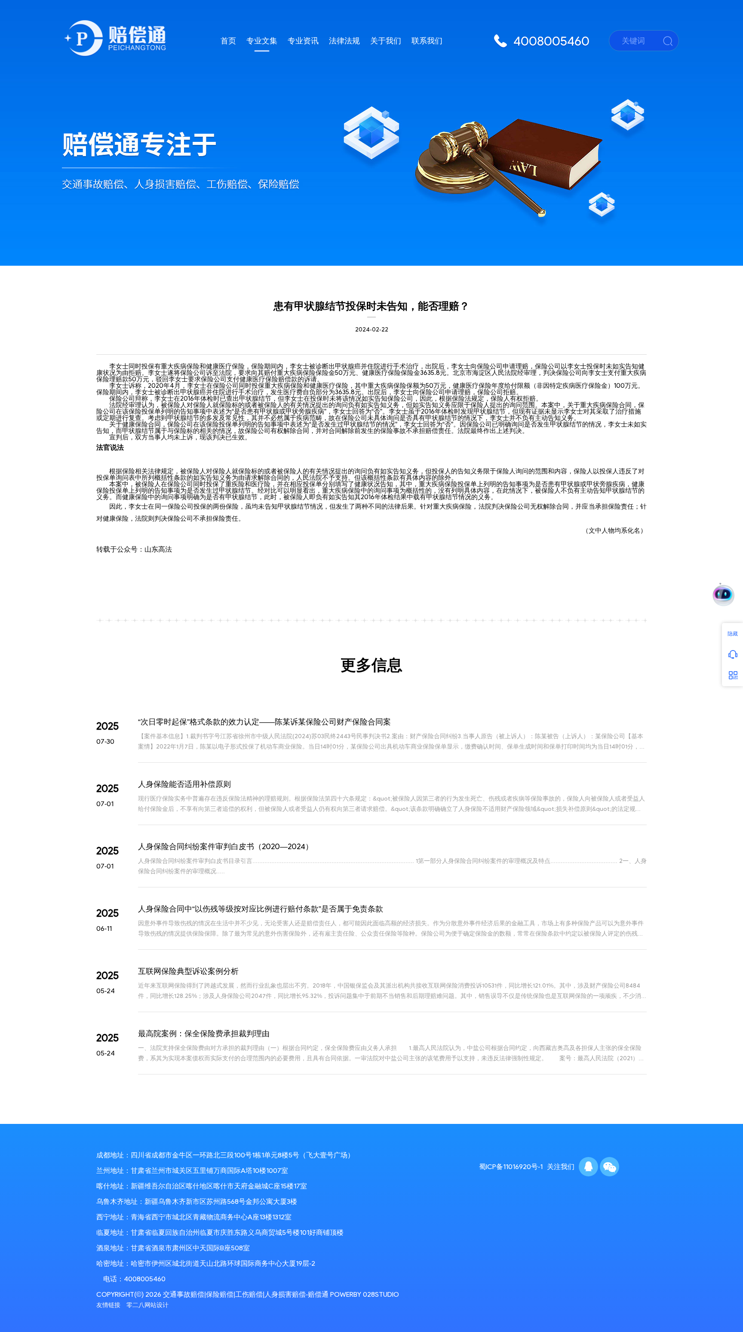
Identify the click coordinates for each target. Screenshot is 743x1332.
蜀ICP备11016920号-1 (511, 1167)
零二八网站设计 (147, 1305)
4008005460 (145, 1279)
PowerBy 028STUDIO (364, 1294)
